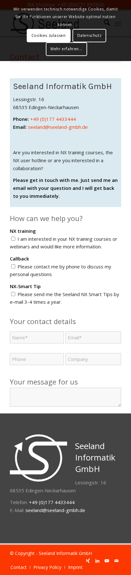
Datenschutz (89, 35)
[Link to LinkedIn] (97, 560)
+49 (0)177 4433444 (53, 119)
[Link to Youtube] (107, 560)
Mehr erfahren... (66, 49)
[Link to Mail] (116, 560)
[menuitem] (18, 567)
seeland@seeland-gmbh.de (58, 127)
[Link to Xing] (88, 560)
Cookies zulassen (48, 35)
